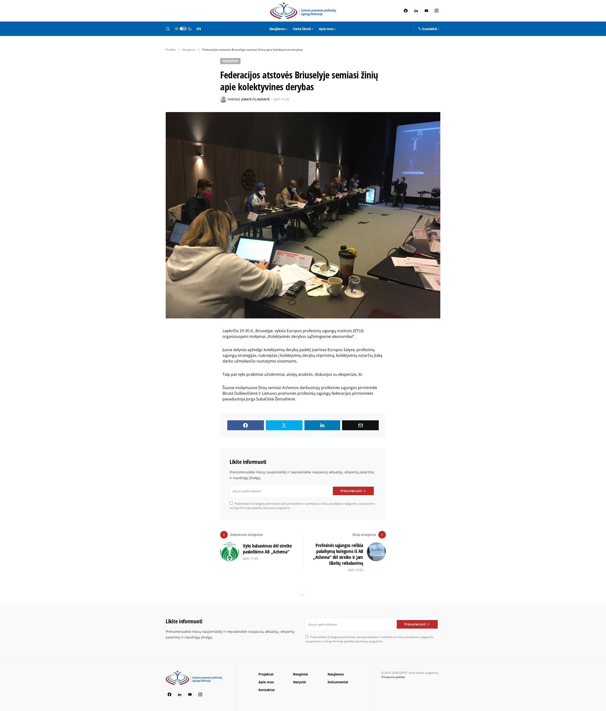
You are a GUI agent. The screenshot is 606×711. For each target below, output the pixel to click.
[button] (168, 29)
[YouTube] (426, 10)
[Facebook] (406, 10)
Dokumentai (338, 682)
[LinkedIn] (416, 10)
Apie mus (266, 682)
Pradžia (171, 50)
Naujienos (189, 50)
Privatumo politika (393, 677)
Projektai (265, 674)
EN (198, 29)
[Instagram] (436, 10)
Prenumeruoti (351, 491)
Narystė (299, 682)
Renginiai (300, 674)
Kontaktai (266, 690)
